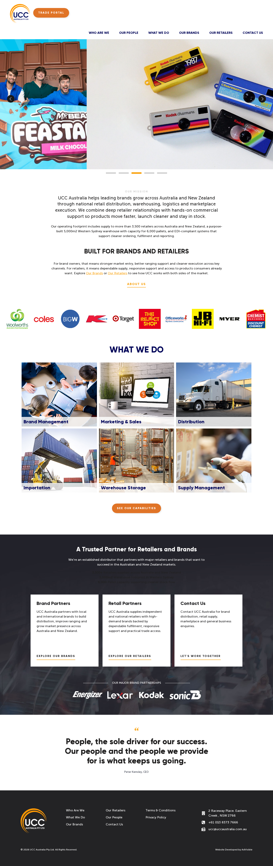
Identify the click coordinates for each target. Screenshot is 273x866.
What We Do (158, 33)
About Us (136, 284)
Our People (128, 33)
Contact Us (253, 33)
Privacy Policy (155, 817)
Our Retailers (221, 33)
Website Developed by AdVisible (233, 849)
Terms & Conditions (160, 810)
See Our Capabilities (136, 508)
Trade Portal (51, 12)
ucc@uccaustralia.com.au (227, 829)
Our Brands (189, 33)
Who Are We (99, 33)
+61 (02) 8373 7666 (223, 822)
